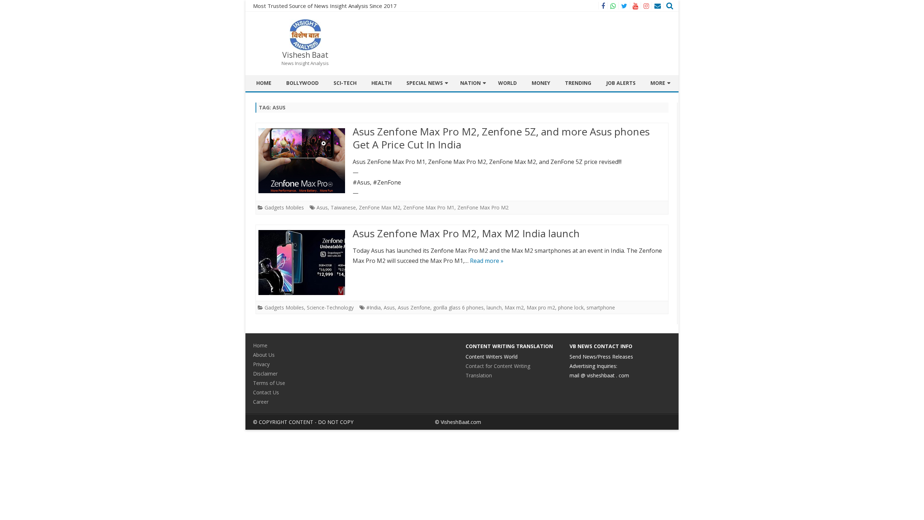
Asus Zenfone (414, 307)
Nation (470, 82)
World (507, 82)
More (657, 82)
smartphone (601, 307)
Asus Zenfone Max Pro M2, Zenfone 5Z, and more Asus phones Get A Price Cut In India (501, 138)
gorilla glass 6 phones (458, 307)
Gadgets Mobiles (284, 207)
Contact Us (266, 392)
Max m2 (514, 307)
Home (263, 82)
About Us (264, 354)
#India (373, 307)
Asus (322, 207)
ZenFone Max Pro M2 (483, 207)
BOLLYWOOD (302, 82)
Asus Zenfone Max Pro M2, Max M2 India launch (466, 233)
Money (541, 82)
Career (261, 401)
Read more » (487, 261)
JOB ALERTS (621, 82)
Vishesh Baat (305, 55)
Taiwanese (343, 207)
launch (494, 307)
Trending (578, 82)
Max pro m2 (541, 307)
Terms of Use (269, 383)
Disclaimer (265, 373)
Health (381, 82)
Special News (424, 82)
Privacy (261, 364)
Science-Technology (330, 307)
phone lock (571, 307)
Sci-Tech (345, 82)
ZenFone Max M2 (379, 207)
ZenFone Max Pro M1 (428, 207)
